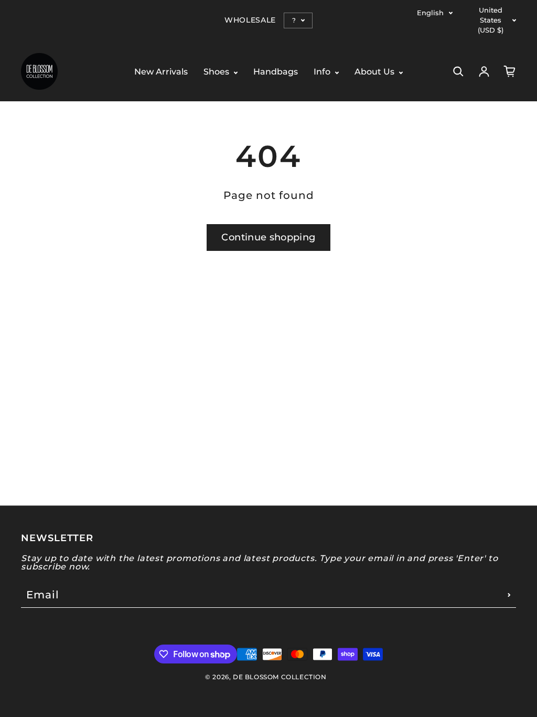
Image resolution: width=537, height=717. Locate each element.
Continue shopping (268, 237)
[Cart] (509, 71)
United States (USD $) (490, 20)
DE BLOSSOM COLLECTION (280, 677)
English (430, 13)
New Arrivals (161, 72)
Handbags (275, 72)
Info (323, 72)
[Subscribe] (509, 595)
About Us (375, 72)
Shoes (217, 72)
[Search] (458, 71)
